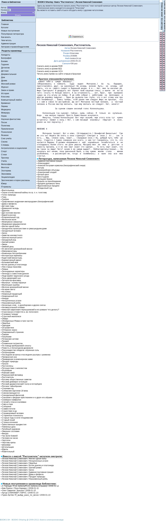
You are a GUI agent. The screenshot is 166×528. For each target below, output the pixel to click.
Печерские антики (10, 339)
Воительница (8, 190)
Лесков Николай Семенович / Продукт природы (23, 477)
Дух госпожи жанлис (11, 213)
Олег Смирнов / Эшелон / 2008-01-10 (19, 490)
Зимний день (8, 246)
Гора (4, 197)
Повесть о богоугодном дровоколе (17, 348)
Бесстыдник (43, 177)
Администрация (8, 43)
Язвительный (8, 451)
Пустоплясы (7, 366)
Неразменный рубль (11, 303)
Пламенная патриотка (12, 343)
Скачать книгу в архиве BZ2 (49, 69)
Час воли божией (10, 436)
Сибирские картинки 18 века (15, 391)
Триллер (5, 158)
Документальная (8, 74)
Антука (41, 168)
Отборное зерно (9, 330)
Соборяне (6, 406)
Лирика (4, 106)
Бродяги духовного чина (49, 183)
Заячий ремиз (8, 242)
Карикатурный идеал (11, 260)
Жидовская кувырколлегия (14, 224)
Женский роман (8, 84)
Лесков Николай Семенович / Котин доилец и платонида (28, 465)
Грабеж (5, 199)
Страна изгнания (10, 422)
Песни (4, 122)
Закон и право (7, 90)
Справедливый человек (13, 413)
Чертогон (6, 440)
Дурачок (5, 210)
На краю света (8, 289)
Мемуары (5, 113)
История (5, 93)
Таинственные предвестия (14, 424)
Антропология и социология (14, 148)
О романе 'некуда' (10, 314)
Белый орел (43, 174)
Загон (4, 233)
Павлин (5, 334)
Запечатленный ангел (12, 237)
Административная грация (50, 161)
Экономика (6, 174)
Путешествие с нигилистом (14, 368)
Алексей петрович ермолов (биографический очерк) (61, 165)
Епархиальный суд (10, 217)
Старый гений (8, 420)
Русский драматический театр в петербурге (22, 384)
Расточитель (8, 377)
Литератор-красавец (11, 280)
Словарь (5, 145)
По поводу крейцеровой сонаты (16, 346)
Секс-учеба (6, 138)
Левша (5, 269)
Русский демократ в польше (14, 382)
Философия (6, 164)
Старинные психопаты (12, 415)
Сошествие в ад (9, 411)
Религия (5, 135)
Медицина (6, 109)
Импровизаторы (9, 251)
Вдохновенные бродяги (48, 186)
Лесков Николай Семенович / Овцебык (19, 463)
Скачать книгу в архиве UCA (50, 71)
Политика (5, 126)
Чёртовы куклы (9, 442)
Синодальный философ (13, 395)
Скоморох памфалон (11, 400)
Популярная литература (12, 34)
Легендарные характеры (13, 271)
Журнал (4, 87)
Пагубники (6, 337)
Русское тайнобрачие (12, 386)
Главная (5, 24)
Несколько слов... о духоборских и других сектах (24, 305)
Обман (5, 319)
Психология (6, 132)
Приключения (7, 129)
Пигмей (5, 341)
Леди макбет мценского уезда (15, 276)
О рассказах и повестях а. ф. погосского (20, 312)
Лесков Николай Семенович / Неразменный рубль (25, 479)
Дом (3, 77)
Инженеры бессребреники (14, 253)
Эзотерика (6, 171)
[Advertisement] (95, 27)
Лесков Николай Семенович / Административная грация (27, 472)
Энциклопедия (8, 177)
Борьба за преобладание (49, 181)
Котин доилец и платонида (14, 265)
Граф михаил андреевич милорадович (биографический (27, 201)
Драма (4, 80)
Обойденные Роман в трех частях (17, 321)
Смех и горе (7, 404)
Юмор (4, 183)
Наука (4, 116)
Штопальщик (8, 447)
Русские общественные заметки (16, 379)
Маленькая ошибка (11, 285)
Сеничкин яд (8, 388)
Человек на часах (10, 438)
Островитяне (8, 328)
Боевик (4, 61)
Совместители (8, 409)
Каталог (4, 27)
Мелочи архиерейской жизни (15, 287)
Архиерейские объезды (49, 170)
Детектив (5, 68)
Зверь (4, 244)
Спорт (4, 151)
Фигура (5, 433)
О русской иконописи (11, 316)
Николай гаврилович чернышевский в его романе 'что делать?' (30, 310)
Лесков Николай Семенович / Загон (18, 470)
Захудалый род (9, 240)
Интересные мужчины (12, 256)
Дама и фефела (9, 204)
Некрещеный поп (10, 296)
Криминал (5, 103)
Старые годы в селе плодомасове (17, 418)
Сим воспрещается (11, 393)
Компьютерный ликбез (11, 100)
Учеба (4, 161)
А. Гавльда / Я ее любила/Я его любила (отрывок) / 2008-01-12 (30, 486)
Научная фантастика (10, 119)
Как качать (6, 37)
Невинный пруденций (12, 294)
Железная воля (9, 219)
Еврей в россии (9, 215)
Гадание (5, 64)
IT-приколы (6, 187)
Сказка (4, 142)
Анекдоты (5, 55)
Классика (5, 97)
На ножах (6, 292)
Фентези (5, 167)
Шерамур (6, 445)
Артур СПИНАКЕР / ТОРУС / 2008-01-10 (20, 493)
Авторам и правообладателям (15, 47)
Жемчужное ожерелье (12, 222)
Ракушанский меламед (12, 375)
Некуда (5, 298)
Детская (5, 71)
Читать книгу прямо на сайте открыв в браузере (59, 74)
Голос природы (9, 195)
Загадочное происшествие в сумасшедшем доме (24, 228)
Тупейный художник (11, 429)
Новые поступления (10, 31)
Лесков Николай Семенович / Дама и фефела (23, 474)
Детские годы (8, 206)
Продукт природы (10, 361)
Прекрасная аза (9, 357)
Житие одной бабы (11, 226)
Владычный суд (45, 188)
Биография (6, 58)
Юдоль (5, 449)
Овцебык (6, 323)
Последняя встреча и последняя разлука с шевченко (26, 355)
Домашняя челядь (10, 208)
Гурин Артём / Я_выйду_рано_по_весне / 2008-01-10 (26, 495)
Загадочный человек (11, 231)
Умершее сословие (11, 431)
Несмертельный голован (13, 307)
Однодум (6, 325)
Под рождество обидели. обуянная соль (20, 350)
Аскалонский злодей (47, 172)
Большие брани (45, 179)
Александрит (44, 163)
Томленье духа (8, 427)
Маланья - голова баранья (14, 283)
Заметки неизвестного (12, 235)
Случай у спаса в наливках (14, 402)
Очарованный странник (13, 332)
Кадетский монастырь (12, 258)
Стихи (4, 154)
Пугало (5, 364)
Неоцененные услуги (11, 301)
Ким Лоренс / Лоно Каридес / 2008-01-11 (20, 488)
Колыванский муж (10, 262)
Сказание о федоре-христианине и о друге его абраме (27, 397)
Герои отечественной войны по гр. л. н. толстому (24, 192)
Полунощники (8, 352)
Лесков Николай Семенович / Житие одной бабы (24, 459)
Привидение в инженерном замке (17, 359)
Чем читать (6, 40)
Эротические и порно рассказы (15, 180)
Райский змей (8, 373)
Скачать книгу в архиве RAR (50, 66)
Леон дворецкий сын (11, 278)
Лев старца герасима (11, 267)
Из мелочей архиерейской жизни (17, 249)
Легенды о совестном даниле (15, 274)
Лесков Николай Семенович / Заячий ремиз (22, 468)
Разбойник (7, 370)
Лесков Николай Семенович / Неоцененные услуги (25, 461)
